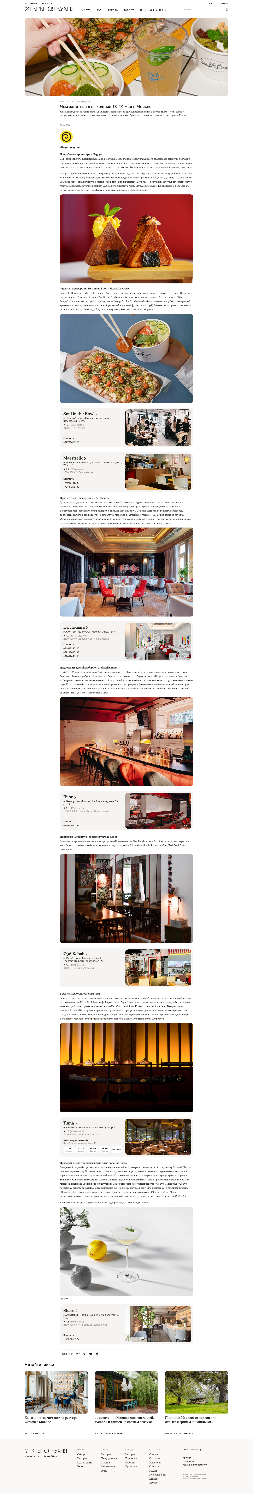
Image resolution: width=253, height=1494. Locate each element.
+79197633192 (71, 652)
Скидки (153, 1454)
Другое (153, 1483)
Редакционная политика (195, 1465)
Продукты (131, 1466)
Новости (129, 10)
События (154, 1466)
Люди (99, 10)
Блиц (104, 1471)
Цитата (153, 1479)
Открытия (155, 1458)
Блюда (113, 10)
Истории (82, 1458)
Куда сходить (81, 102)
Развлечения (108, 1466)
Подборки (131, 1458)
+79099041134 (71, 656)
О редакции (188, 1462)
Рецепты (130, 1462)
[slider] (158, 427)
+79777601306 (71, 442)
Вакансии (155, 1462)
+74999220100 (71, 648)
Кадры (153, 1471)
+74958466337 (71, 482)
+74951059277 (71, 1339)
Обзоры (40, 1433)
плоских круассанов (93, 159)
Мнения (106, 1462)
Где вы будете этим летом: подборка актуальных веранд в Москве (114, 1202)
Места (85, 10)
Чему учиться (109, 1458)
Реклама (187, 1458)
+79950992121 (71, 825)
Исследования (157, 1475)
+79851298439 (71, 486)
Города (81, 1466)
